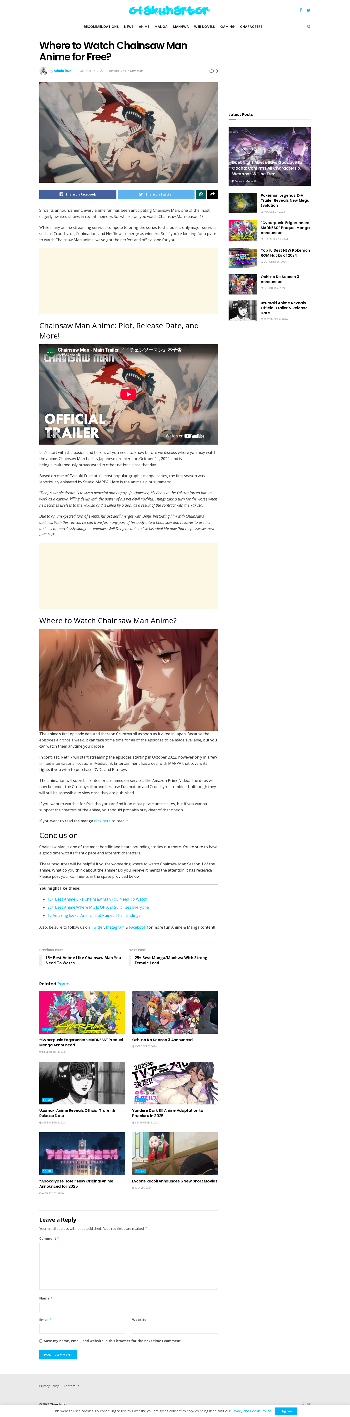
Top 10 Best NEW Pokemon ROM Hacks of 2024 (285, 253)
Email (45, 1319)
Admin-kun (62, 71)
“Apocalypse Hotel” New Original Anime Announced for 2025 (76, 1183)
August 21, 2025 (274, 211)
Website (139, 1319)
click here (102, 821)
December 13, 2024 (53, 1051)
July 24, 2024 (142, 1187)
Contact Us (71, 1386)
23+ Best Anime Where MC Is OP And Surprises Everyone (98, 907)
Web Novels (204, 26)
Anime (144, 26)
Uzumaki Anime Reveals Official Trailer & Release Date (77, 1113)
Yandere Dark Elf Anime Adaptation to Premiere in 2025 (167, 1113)
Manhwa (181, 26)
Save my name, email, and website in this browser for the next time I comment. (113, 1341)
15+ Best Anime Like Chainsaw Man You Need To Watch (97, 899)
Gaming (227, 26)
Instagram (115, 927)
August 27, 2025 (245, 180)
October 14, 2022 (92, 71)
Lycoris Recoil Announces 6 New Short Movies (174, 1181)
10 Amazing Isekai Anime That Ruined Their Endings (93, 915)
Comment (49, 1238)
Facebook (137, 927)
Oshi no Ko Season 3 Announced (162, 1040)
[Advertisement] (128, 281)
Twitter (97, 927)
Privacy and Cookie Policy (251, 1411)
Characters (251, 26)
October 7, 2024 (145, 1046)
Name (46, 1298)
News (129, 26)
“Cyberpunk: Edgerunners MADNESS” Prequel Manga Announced (81, 1042)
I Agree (286, 1411)
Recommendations (101, 26)
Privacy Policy (49, 1386)
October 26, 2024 (275, 261)
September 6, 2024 (53, 1122)
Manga (161, 26)
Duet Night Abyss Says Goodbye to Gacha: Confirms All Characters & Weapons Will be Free (267, 168)
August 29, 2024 (52, 1193)
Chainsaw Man (131, 71)
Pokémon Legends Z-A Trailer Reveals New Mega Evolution (285, 200)
